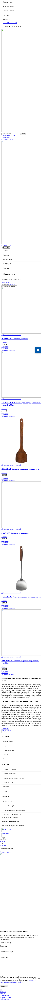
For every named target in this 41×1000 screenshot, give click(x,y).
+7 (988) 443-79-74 (10, 23)
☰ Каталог (6, 247)
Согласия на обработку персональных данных (18, 981)
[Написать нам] (38, 350)
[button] (4, 347)
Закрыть (3, 841)
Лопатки (4, 343)
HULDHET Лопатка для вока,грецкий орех (20, 469)
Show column (5, 282)
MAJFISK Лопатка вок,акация (14, 533)
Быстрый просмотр (8, 350)
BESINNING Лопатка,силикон (14, 339)
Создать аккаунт (5, 852)
